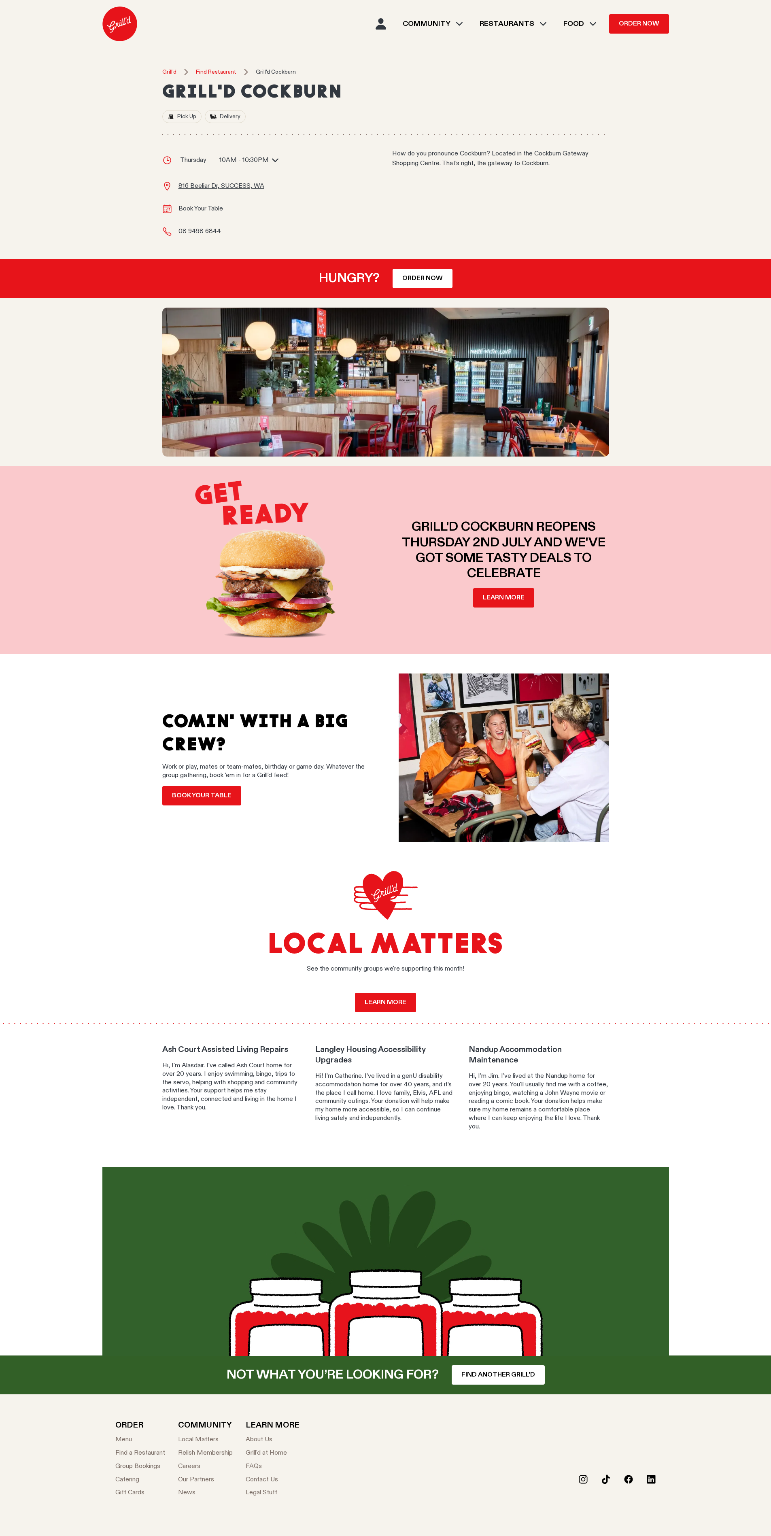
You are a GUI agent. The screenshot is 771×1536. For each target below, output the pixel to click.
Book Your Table (200, 209)
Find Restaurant (216, 72)
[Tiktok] (606, 1479)
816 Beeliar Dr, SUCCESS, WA (221, 186)
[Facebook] (628, 1479)
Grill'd (169, 72)
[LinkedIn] (651, 1479)
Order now (422, 278)
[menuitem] (119, 23)
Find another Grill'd (498, 1375)
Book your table (202, 795)
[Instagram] (583, 1479)
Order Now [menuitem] (639, 24)
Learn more (504, 598)
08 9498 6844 (199, 231)
